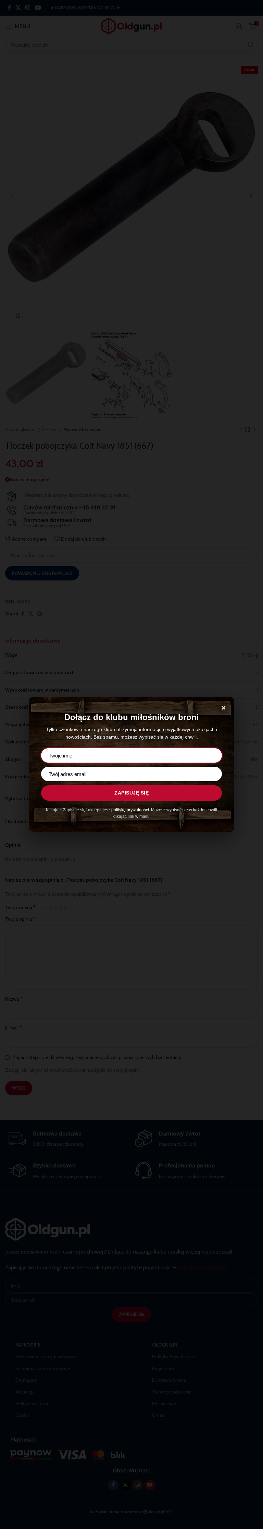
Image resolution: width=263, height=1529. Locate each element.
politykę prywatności (130, 810)
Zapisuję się (131, 793)
